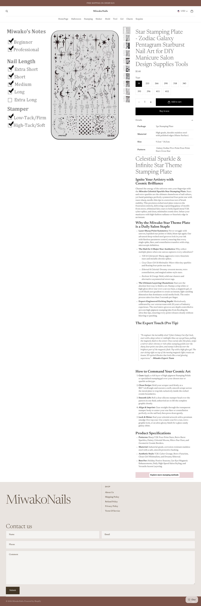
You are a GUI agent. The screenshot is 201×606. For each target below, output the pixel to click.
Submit (12, 590)
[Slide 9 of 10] (126, 91)
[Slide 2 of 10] (126, 38)
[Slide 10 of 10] (126, 99)
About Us (109, 493)
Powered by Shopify (32, 601)
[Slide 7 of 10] (126, 76)
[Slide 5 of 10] (126, 61)
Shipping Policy (112, 497)
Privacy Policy (111, 506)
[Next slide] (118, 84)
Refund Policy (111, 502)
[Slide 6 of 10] (126, 68)
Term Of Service (112, 511)
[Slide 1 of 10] (126, 30)
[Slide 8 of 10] (126, 84)
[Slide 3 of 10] (126, 45)
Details (139, 120)
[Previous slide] (9, 84)
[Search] (7, 11)
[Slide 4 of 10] (126, 53)
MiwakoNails (17, 601)
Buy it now (164, 111)
